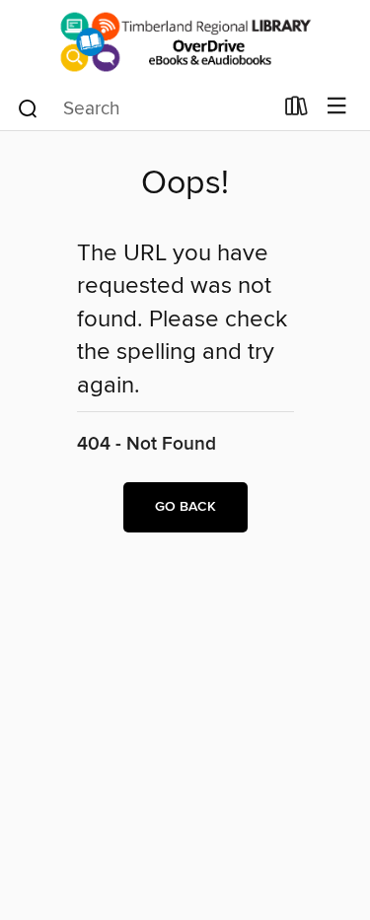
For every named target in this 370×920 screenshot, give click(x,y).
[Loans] (296, 110)
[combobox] (144, 108)
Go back (185, 507)
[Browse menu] (337, 107)
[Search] (28, 107)
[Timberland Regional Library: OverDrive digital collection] (185, 42)
